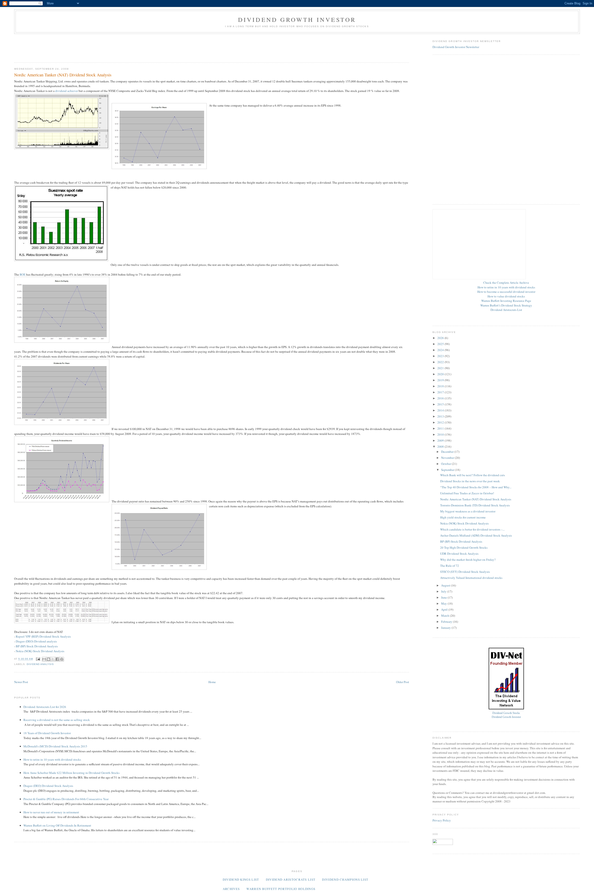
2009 (441, 440)
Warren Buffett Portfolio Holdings (280, 889)
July (444, 591)
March (445, 615)
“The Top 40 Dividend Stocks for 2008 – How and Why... (475, 487)
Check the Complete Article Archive (506, 282)
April (444, 609)
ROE (23, 274)
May (444, 603)
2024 (441, 350)
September (448, 470)
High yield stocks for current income (463, 517)
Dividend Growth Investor (297, 19)
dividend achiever (66, 91)
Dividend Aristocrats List (506, 310)
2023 (441, 356)
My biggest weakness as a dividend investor (467, 511)
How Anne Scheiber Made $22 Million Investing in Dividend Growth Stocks (71, 773)
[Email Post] (38, 659)
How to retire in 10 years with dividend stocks (52, 759)
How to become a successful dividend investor (506, 292)
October (446, 464)
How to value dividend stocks (506, 296)
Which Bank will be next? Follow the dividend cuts (472, 475)
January (446, 628)
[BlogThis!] (48, 659)
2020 (441, 374)
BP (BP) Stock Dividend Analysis (37, 646)
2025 (441, 344)
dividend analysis (40, 664)
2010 (441, 434)
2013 (441, 416)
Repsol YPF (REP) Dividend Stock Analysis (43, 636)
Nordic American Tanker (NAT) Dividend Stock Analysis (475, 499)
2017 (441, 392)
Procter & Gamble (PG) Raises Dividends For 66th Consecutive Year (66, 799)
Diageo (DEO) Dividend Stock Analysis (48, 786)
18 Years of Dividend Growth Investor (47, 733)
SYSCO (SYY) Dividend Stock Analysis (465, 572)
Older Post (402, 682)
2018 (441, 386)
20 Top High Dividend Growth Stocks (463, 547)
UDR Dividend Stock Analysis (459, 553)
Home (212, 682)
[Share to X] (53, 659)
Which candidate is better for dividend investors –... (472, 529)
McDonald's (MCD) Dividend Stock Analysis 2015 (55, 746)
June (444, 597)
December (447, 452)
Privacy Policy (442, 820)
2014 (441, 410)
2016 (441, 398)
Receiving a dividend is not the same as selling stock (56, 720)
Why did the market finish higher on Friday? (468, 559)
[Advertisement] (98, 46)
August (446, 585)
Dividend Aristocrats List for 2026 (44, 707)
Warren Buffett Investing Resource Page (506, 301)
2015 (441, 404)
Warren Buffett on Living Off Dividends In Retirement (57, 825)
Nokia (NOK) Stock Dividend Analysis (40, 651)
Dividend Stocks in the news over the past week (470, 481)
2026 (441, 338)
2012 (441, 422)
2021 (441, 368)
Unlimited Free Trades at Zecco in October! (467, 493)
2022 (441, 362)
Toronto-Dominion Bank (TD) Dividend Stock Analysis (475, 505)
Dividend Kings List (241, 879)
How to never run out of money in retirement (51, 812)
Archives (231, 889)
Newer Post (21, 682)
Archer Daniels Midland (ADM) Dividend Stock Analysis (476, 535)
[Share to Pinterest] (61, 659)
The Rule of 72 (449, 566)
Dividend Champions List (345, 879)
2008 (441, 446)
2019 (441, 380)
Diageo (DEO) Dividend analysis (36, 641)
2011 (441, 428)
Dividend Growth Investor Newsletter (456, 47)
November (448, 458)
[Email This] (44, 659)
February (447, 621)
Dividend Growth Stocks (506, 713)
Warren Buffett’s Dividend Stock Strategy (506, 305)
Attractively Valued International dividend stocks (471, 578)
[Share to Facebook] (57, 659)
